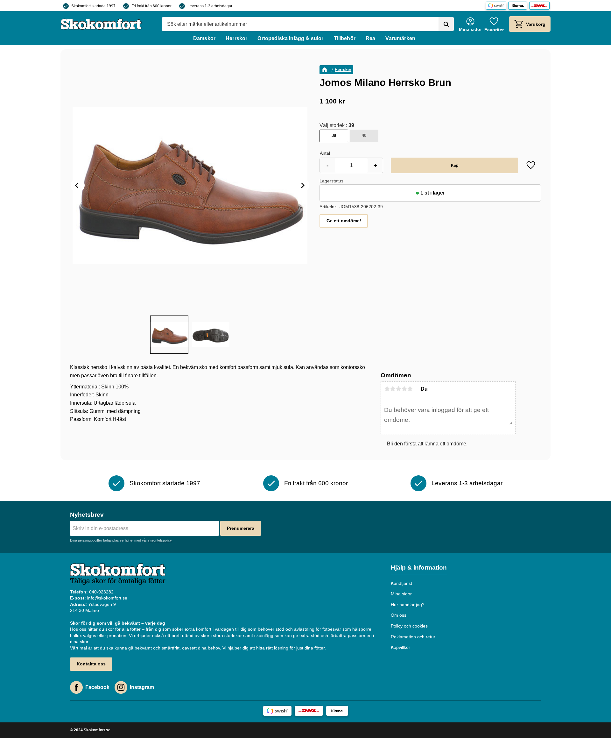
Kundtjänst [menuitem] (401, 583)
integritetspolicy (160, 540)
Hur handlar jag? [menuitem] (408, 604)
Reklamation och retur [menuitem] (413, 636)
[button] (494, 24)
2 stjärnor (393, 389)
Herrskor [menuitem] (236, 38)
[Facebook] (76, 687)
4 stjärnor (404, 389)
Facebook (97, 687)
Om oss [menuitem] (398, 615)
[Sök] (446, 24)
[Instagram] (121, 687)
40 (364, 135)
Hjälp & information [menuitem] (419, 567)
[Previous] (78, 185)
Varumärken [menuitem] (400, 38)
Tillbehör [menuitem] (344, 38)
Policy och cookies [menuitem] (409, 625)
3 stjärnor (398, 389)
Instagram (142, 687)
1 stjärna (387, 389)
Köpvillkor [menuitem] (400, 647)
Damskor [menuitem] (204, 38)
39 (334, 135)
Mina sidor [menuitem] (401, 593)
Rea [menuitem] (370, 38)
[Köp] (454, 165)
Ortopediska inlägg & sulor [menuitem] (290, 38)
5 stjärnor (410, 389)
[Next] (302, 185)
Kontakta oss (91, 663)
